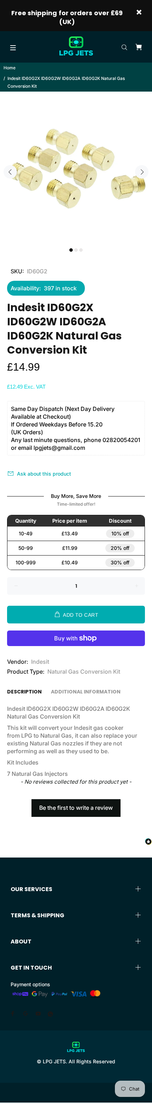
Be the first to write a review (76, 807)
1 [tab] (71, 250)
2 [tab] (76, 250)
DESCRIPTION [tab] (24, 691)
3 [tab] (81, 250)
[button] (76, 804)
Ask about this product (44, 474)
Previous (10, 172)
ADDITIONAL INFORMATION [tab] (86, 691)
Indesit (40, 661)
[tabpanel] (76, 168)
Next (141, 172)
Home (10, 67)
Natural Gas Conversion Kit (83, 671)
